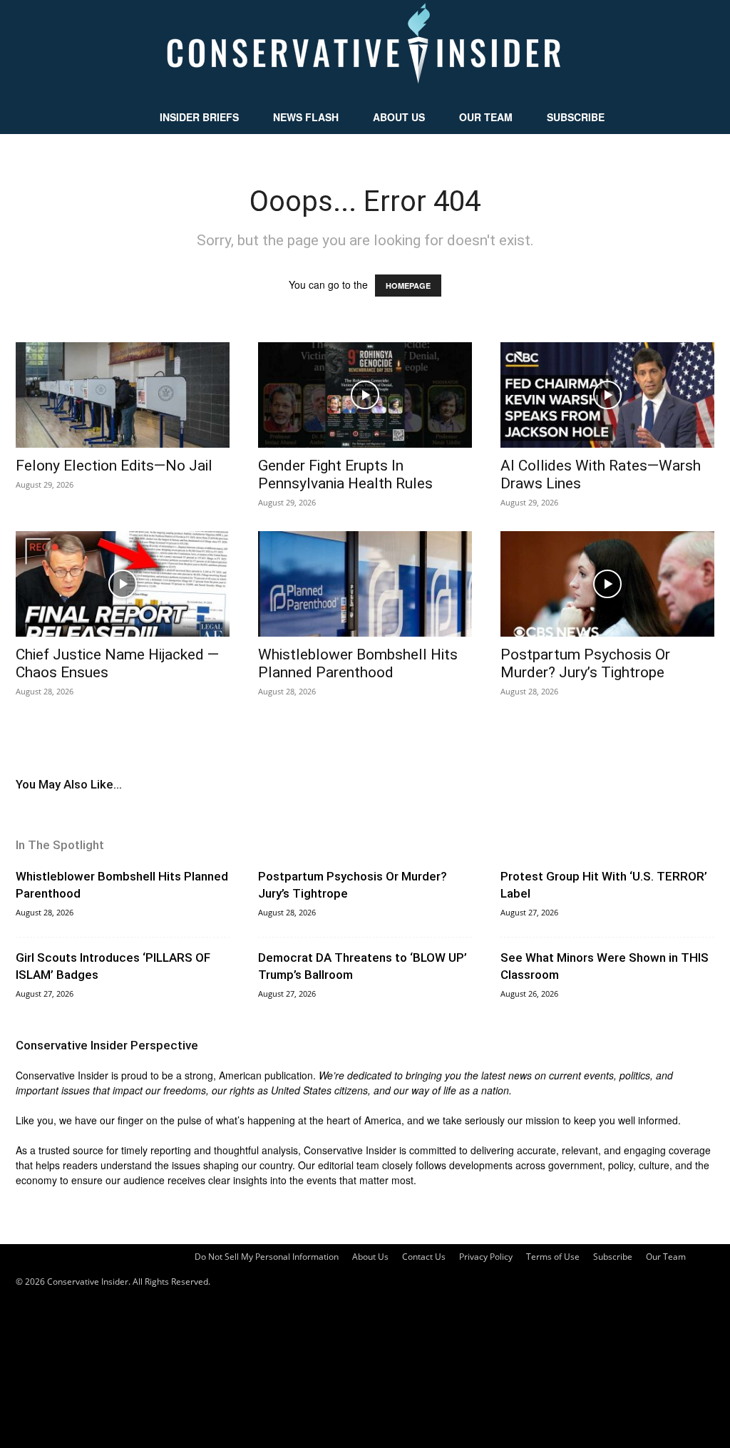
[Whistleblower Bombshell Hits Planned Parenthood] (365, 584)
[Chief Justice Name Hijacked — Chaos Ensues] (123, 584)
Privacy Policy (486, 1257)
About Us (399, 117)
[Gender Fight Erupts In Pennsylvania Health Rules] (365, 395)
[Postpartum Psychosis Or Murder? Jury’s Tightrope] (607, 584)
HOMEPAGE (408, 285)
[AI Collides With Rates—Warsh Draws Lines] (607, 395)
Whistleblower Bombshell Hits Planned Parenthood (358, 663)
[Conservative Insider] (365, 50)
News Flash (306, 117)
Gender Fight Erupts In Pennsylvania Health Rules (345, 474)
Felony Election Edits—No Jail (114, 465)
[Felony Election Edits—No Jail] (123, 395)
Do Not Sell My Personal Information (267, 1257)
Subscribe (576, 117)
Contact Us (424, 1257)
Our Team (486, 117)
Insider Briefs (199, 117)
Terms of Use (553, 1257)
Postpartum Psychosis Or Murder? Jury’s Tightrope (585, 663)
